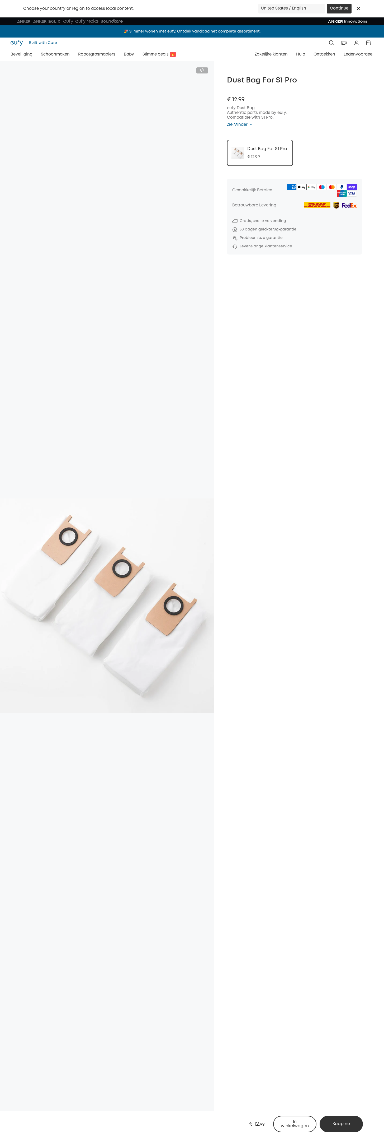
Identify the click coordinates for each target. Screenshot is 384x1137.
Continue (339, 8)
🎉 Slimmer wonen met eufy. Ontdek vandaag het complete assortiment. (192, 31)
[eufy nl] (18, 43)
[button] (358, 8)
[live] (344, 43)
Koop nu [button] (341, 1124)
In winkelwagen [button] (295, 1124)
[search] (331, 43)
